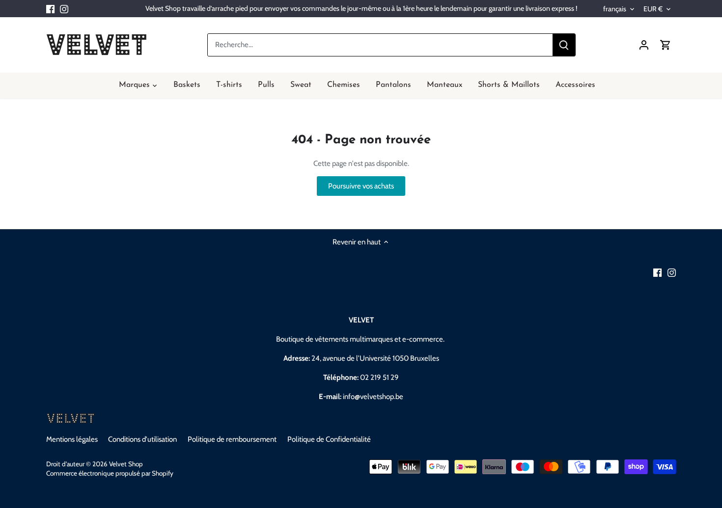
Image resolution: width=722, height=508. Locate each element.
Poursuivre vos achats (361, 186)
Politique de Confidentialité (329, 439)
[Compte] (644, 44)
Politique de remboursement (232, 439)
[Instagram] (64, 8)
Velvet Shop (126, 464)
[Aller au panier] (665, 44)
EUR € (653, 9)
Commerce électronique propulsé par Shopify (109, 473)
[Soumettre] (563, 45)
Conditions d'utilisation (142, 439)
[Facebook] (50, 8)
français (614, 9)
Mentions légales (72, 439)
